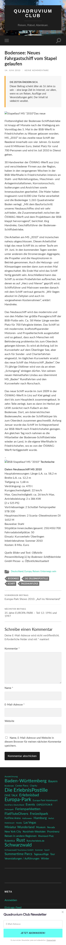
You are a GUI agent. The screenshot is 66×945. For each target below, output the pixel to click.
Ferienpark (9, 809)
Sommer (39, 850)
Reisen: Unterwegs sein (44, 571)
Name (9, 688)
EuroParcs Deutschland (14, 805)
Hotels (19, 823)
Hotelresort (9, 823)
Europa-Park (18, 800)
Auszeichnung (11, 777)
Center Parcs (21, 786)
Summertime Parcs (18, 854)
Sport (46, 850)
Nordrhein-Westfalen (34, 832)
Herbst (51, 818)
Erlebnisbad (29, 795)
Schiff (11, 584)
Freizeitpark (39, 814)
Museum (41, 827)
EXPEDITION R (44, 805)
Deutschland (17, 571)
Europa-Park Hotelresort (45, 800)
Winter (45, 858)
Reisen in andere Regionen (21, 836)
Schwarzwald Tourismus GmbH (19, 850)
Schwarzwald (18, 845)
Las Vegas (30, 822)
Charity (33, 786)
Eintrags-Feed (13, 907)
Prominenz (53, 831)
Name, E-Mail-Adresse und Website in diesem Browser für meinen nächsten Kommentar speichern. (33, 742)
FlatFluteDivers (16, 814)
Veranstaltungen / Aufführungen (22, 859)
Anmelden (11, 900)
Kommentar (12, 648)
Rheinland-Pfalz (46, 836)
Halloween (27, 818)
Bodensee (13, 579)
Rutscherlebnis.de (35, 841)
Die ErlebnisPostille (36, 579)
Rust (20, 840)
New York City (13, 831)
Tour (52, 854)
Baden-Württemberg (26, 781)
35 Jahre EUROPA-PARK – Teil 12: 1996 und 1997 (31, 612)
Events (30, 804)
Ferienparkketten (27, 809)
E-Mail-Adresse (14, 704)
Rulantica (10, 841)
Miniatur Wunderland (19, 827)
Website (9, 721)
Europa (28, 571)
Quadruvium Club (33, 13)
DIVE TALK (11, 795)
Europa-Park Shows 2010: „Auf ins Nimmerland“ (32, 598)
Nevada (51, 827)
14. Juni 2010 (12, 70)
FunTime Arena (13, 818)
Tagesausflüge (29, 584)
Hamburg (40, 818)
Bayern (52, 781)
